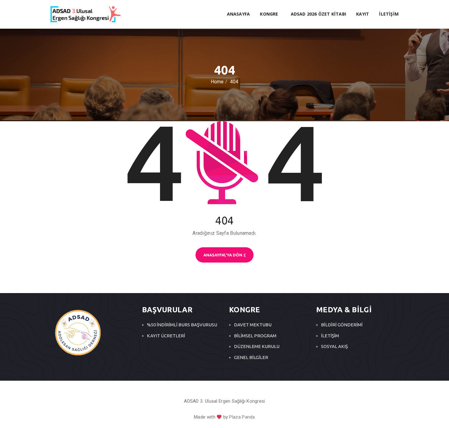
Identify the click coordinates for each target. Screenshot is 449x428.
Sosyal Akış (334, 346)
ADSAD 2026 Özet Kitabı (318, 14)
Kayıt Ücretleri (166, 335)
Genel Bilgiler (251, 357)
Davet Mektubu (253, 324)
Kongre (269, 14)
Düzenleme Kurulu (256, 346)
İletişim (389, 14)
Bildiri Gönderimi (342, 324)
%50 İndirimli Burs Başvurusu (182, 324)
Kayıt (362, 14)
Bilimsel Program (255, 335)
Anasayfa (238, 14)
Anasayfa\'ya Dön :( (224, 255)
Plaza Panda (242, 417)
